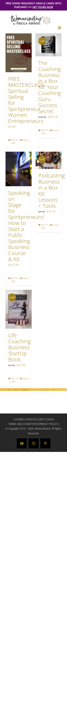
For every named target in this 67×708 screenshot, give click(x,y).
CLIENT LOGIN (44, 419)
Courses (18, 419)
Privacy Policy (48, 424)
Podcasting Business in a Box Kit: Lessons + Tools (51, 190)
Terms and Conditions (23, 424)
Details (25, 140)
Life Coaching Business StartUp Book (19, 347)
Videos (30, 419)
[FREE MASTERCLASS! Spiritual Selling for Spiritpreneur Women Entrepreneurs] (19, 52)
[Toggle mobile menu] (60, 28)
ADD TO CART (14, 142)
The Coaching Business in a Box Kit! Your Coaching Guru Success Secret (49, 87)
